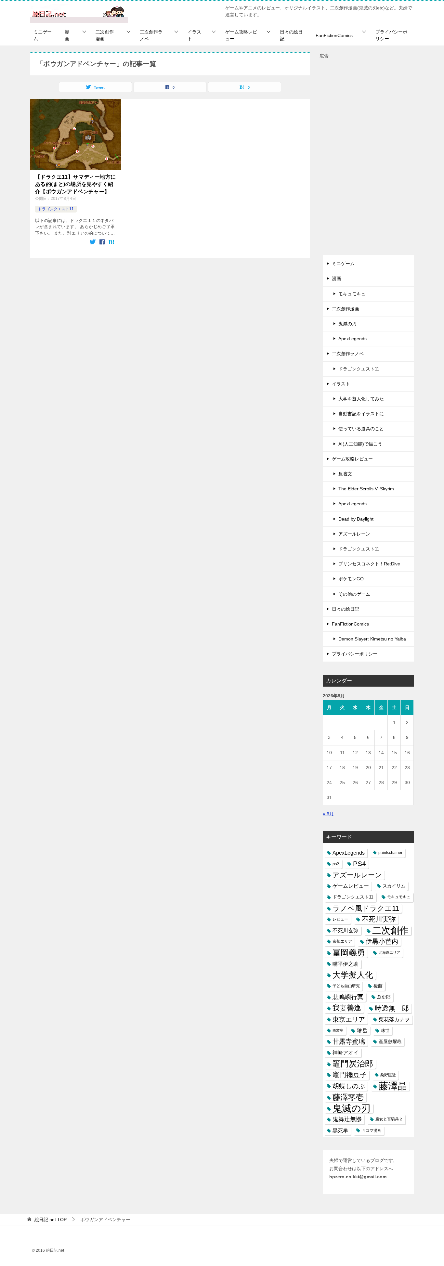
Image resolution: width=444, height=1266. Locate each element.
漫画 (67, 35)
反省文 (345, 473)
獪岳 (362, 1030)
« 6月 (328, 813)
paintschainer (390, 853)
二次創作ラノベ (151, 35)
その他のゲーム (354, 594)
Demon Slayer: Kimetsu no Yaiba (372, 638)
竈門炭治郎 (353, 1063)
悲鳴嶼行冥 (348, 997)
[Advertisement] (368, 157)
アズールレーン (354, 533)
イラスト (194, 35)
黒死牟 (340, 1130)
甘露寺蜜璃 (349, 1041)
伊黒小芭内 (382, 941)
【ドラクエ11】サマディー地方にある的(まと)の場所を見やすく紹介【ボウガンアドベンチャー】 (75, 184)
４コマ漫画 (371, 1130)
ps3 (336, 863)
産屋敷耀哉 (390, 1041)
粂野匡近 (388, 1075)
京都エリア (342, 941)
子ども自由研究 (346, 986)
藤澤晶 (393, 1086)
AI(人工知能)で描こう (360, 443)
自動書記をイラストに (361, 413)
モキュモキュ (352, 293)
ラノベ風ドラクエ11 (366, 908)
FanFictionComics (334, 35)
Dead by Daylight (355, 519)
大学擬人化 (353, 974)
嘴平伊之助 (346, 964)
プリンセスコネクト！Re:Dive (369, 563)
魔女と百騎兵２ (389, 1119)
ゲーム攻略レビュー (241, 35)
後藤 (378, 985)
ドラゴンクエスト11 (56, 209)
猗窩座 (338, 1030)
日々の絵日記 (291, 35)
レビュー (340, 919)
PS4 (359, 864)
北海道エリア (389, 952)
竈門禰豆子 (350, 1075)
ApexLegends (352, 338)
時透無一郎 (392, 1008)
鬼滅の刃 (347, 323)
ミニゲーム (42, 35)
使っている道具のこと (361, 428)
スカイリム (394, 885)
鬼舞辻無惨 (347, 1119)
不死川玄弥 (346, 930)
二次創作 (390, 930)
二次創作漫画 (105, 35)
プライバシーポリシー (391, 35)
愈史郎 (384, 997)
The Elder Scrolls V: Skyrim (366, 488)
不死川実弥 (379, 919)
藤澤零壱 (348, 1097)
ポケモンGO (351, 578)
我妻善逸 (347, 1008)
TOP (50, 1219)
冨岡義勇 (349, 952)
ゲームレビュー (351, 886)
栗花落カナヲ (394, 1019)
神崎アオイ (346, 1052)
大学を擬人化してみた (361, 398)
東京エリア (349, 1019)
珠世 (385, 1030)
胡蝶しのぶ (349, 1086)
